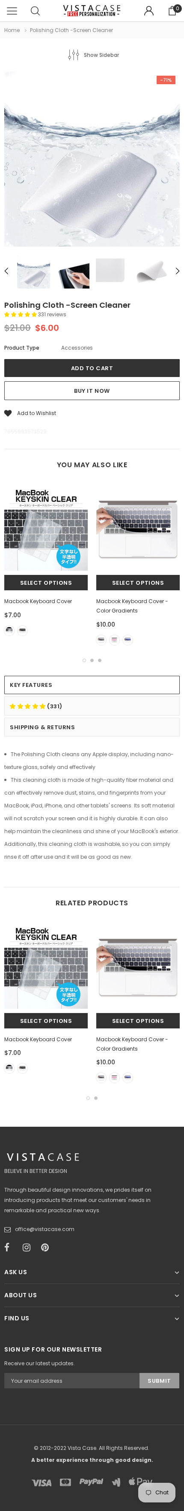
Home (12, 30)
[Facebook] (10, 1247)
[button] (21, 314)
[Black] (22, 631)
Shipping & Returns (42, 727)
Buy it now (92, 391)
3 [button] (99, 660)
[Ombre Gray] (101, 640)
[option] (92, 160)
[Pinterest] (47, 1247)
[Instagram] (29, 1247)
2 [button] (92, 660)
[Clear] (9, 631)
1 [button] (84, 660)
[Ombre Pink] (114, 640)
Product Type (21, 347)
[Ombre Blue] (128, 640)
